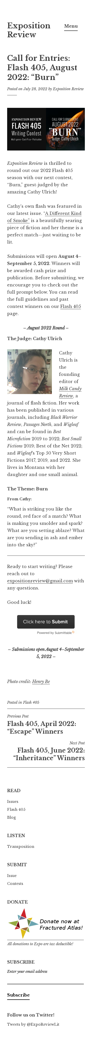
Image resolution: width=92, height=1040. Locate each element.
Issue (12, 875)
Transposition (20, 846)
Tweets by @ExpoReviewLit (33, 1024)
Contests (15, 883)
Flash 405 (70, 306)
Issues (12, 801)
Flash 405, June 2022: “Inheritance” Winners (49, 751)
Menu (71, 26)
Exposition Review (29, 30)
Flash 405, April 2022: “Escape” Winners (41, 724)
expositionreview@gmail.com (40, 580)
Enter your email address (27, 971)
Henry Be (41, 681)
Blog (11, 817)
